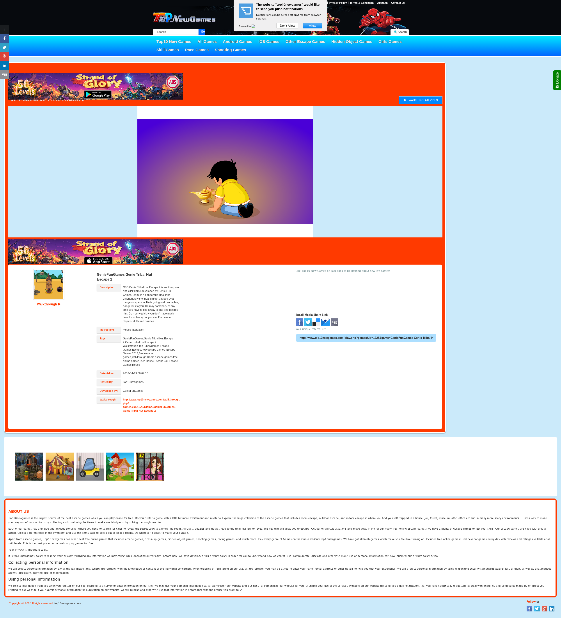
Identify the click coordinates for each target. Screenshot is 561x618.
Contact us (398, 3)
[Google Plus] (544, 608)
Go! (203, 31)
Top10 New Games (173, 41)
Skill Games (167, 50)
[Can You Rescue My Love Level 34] (150, 466)
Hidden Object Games (351, 41)
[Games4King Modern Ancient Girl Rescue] (120, 466)
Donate (557, 78)
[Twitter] (537, 608)
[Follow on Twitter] (4, 47)
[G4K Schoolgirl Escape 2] (29, 466)
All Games (207, 41)
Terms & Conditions (362, 3)
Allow (312, 25)
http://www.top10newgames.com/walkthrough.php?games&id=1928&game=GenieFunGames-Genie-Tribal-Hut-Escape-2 (151, 405)
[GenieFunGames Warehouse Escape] (90, 466)
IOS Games (268, 41)
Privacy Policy (338, 3)
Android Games (237, 41)
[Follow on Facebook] (4, 38)
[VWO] (256, 26)
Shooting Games (230, 50)
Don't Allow (287, 25)
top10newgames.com (67, 603)
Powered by (245, 26)
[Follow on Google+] (4, 56)
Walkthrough (47, 304)
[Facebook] (529, 608)
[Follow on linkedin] (4, 65)
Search (402, 31)
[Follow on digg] (4, 74)
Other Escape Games (305, 41)
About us (382, 3)
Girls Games (390, 41)
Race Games (197, 50)
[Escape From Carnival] (60, 466)
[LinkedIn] (551, 608)
